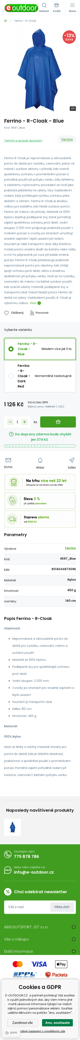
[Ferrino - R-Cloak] (12, 827)
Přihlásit (62, 907)
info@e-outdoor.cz (34, 872)
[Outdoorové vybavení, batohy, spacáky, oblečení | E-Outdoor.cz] (5, 20)
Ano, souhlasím (57, 1023)
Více (33, 303)
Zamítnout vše (22, 1023)
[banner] (21, 8)
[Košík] (57, 8)
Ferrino (67, 139)
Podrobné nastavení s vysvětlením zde (40, 1031)
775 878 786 (26, 856)
